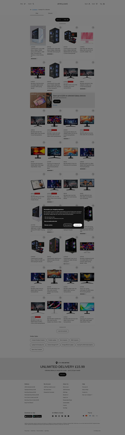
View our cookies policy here (50, 221)
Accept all (77, 225)
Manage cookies (49, 225)
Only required (67, 225)
